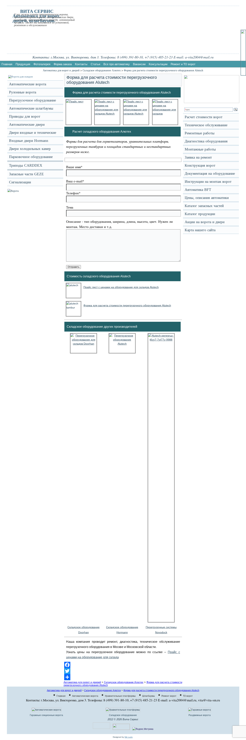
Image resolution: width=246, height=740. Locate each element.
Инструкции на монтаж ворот (208, 182)
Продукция (23, 64)
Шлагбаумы (148, 696)
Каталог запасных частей (204, 206)
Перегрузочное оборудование (32, 100)
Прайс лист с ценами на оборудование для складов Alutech (121, 287)
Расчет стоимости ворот (203, 117)
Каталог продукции (200, 214)
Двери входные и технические (32, 133)
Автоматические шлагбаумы (31, 108)
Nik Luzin (129, 737)
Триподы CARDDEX (25, 165)
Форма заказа (63, 64)
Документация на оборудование (210, 173)
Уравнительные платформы (120, 696)
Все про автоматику (116, 64)
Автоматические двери (27, 124)
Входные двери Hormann (28, 141)
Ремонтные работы (199, 133)
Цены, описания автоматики (207, 198)
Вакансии (139, 64)
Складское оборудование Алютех (102, 70)
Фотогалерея (41, 64)
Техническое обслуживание (206, 125)
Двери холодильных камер (30, 149)
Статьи (95, 64)
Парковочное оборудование (31, 157)
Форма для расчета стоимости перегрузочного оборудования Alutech (163, 70)
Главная (7, 64)
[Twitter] (123, 671)
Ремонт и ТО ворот (183, 64)
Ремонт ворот (168, 696)
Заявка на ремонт (198, 157)
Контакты (81, 64)
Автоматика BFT (198, 190)
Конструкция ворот (200, 165)
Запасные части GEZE (26, 174)
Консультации (158, 64)
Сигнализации (20, 182)
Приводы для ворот (24, 116)
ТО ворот (188, 696)
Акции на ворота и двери (204, 222)
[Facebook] (123, 665)
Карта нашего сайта (200, 230)
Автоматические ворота (27, 84)
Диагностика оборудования (206, 141)
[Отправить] (123, 677)
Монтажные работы (200, 149)
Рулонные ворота (22, 92)
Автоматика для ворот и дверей (61, 70)
